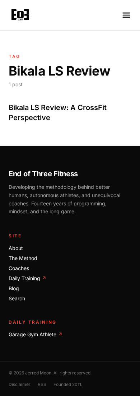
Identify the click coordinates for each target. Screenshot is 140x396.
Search (17, 298)
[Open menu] (126, 15)
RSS (42, 384)
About (16, 248)
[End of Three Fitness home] (20, 15)
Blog (14, 288)
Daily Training (27, 278)
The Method (23, 258)
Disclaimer (20, 384)
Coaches (19, 268)
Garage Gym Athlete (35, 334)
